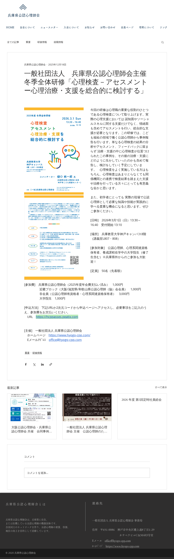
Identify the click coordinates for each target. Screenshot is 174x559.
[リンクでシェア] (50, 364)
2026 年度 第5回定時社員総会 (142, 399)
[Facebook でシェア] (25, 364)
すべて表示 (161, 387)
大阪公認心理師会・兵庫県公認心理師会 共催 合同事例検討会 (31, 429)
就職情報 (58, 42)
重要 (28, 42)
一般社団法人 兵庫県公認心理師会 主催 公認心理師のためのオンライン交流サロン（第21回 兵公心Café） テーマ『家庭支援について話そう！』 (87, 429)
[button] (27, 27)
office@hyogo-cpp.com (118, 540)
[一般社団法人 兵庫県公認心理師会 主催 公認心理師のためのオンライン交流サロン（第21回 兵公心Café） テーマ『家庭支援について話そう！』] (87, 407)
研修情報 (42, 42)
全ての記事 (13, 42)
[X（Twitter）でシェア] (34, 364)
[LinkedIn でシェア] (42, 364)
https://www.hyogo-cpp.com (122, 546)
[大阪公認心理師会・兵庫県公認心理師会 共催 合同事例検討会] (31, 407)
